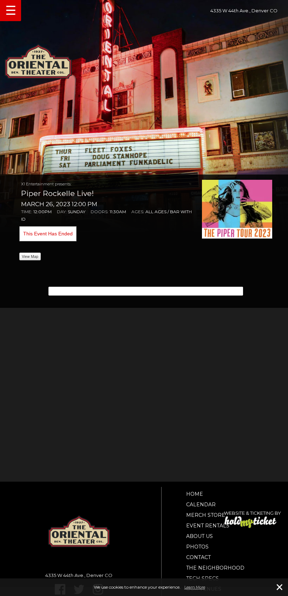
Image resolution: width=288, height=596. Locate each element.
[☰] (3, 1)
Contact (198, 557)
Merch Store (205, 515)
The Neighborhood (215, 568)
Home (194, 494)
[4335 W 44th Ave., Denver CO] (144, 59)
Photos (197, 547)
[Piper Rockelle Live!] (237, 208)
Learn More (194, 587)
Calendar (201, 504)
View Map (30, 256)
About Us (199, 536)
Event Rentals (207, 525)
